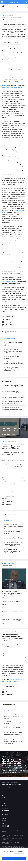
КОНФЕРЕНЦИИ (5, 820)
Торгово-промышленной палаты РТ (12, 87)
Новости (4, 15)
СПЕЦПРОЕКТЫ (5, 814)
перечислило (5, 462)
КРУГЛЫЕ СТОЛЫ (5, 812)
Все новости (5, 414)
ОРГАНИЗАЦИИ (5, 808)
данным (5, 653)
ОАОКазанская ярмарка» (9, 281)
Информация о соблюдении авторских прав (11, 784)
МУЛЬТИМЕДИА (5, 799)
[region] (14, 854)
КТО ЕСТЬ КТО (5, 805)
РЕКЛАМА (4, 816)
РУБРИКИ (4, 797)
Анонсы (3, 5)
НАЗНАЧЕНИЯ (5, 807)
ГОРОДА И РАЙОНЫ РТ (6, 803)
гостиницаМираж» (16, 73)
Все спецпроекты (7, 565)
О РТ (3, 801)
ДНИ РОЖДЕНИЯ (5, 810)
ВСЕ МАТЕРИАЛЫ (5, 794)
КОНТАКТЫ (4, 791)
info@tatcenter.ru (5, 823)
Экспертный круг (8, 563)
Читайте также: (9, 338)
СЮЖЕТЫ (4, 795)
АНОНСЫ (4, 818)
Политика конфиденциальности (9, 787)
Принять (14, 858)
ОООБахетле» (6, 75)
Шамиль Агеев (6, 85)
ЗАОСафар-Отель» (12, 77)
